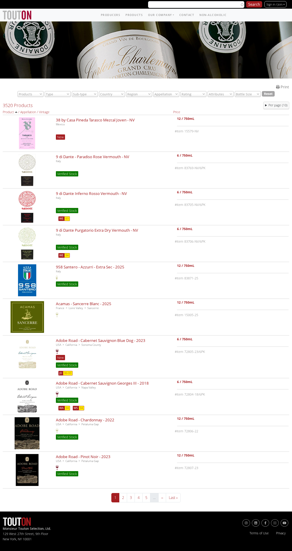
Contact (186, 15)
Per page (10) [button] (278, 105)
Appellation (28, 112)
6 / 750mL (185, 155)
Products (134, 15)
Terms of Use (259, 533)
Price (176, 112)
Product (8, 112)
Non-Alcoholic (213, 15)
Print (284, 86)
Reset (268, 94)
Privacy (281, 533)
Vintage (44, 112)
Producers (110, 15)
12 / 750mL (185, 119)
